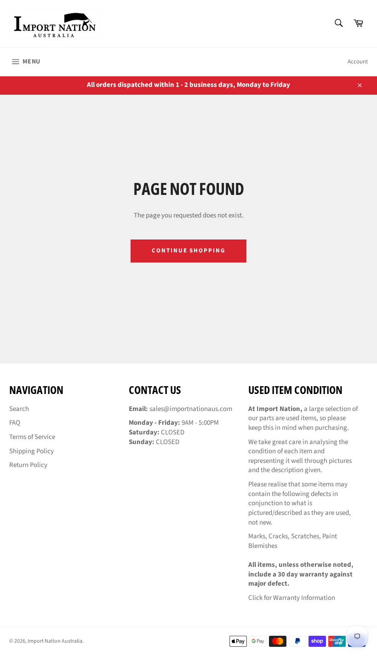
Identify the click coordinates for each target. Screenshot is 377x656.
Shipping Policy (31, 451)
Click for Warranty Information (291, 598)
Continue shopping (188, 250)
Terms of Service (32, 437)
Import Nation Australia (55, 641)
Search (19, 409)
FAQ (14, 423)
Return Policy (28, 465)
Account (358, 61)
